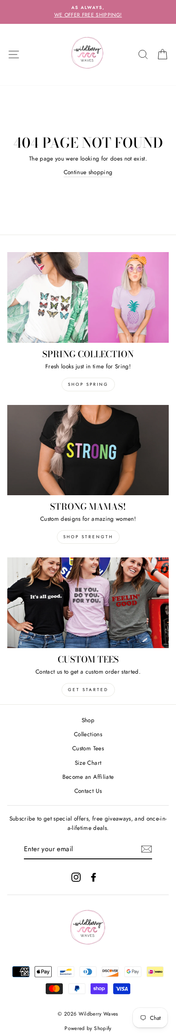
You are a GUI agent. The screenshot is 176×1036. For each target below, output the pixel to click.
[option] (88, 12)
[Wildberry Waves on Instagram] (76, 877)
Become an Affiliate (88, 776)
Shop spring (88, 384)
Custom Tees (88, 748)
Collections (88, 734)
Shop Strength (88, 537)
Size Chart (88, 762)
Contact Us (88, 790)
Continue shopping (88, 172)
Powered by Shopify (88, 1028)
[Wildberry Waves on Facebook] (93, 877)
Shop (88, 720)
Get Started (88, 689)
